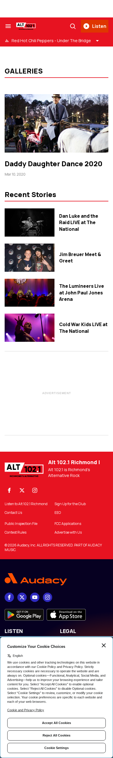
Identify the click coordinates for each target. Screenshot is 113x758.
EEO (57, 513)
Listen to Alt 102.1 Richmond (26, 504)
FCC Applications (67, 524)
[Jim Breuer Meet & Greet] (29, 258)
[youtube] (34, 597)
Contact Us (13, 513)
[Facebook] (9, 490)
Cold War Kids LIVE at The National (83, 327)
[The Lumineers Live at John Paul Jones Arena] (29, 293)
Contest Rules (15, 532)
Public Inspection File (21, 524)
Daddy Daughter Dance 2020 (54, 163)
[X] (22, 490)
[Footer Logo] (56, 579)
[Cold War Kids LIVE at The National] (29, 328)
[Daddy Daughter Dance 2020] (56, 123)
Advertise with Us (68, 532)
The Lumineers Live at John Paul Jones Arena (81, 292)
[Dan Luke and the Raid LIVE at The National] (29, 222)
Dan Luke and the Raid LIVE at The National (78, 222)
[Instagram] (34, 490)
